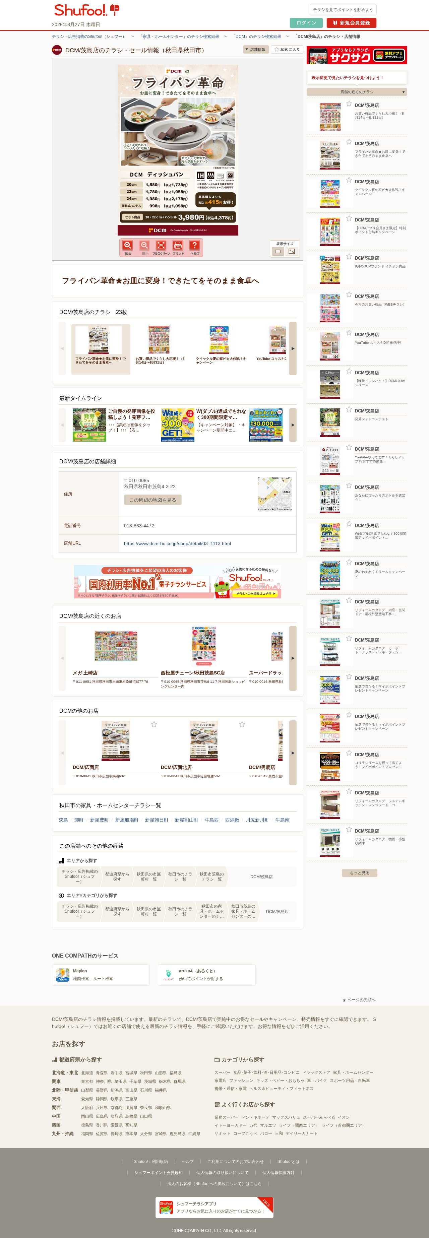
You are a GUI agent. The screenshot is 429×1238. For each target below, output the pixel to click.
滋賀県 (131, 1107)
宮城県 (131, 1072)
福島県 (176, 1072)
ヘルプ (188, 1161)
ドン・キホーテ (255, 1117)
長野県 (102, 1090)
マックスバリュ (286, 1117)
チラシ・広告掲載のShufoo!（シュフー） (89, 36)
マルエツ (268, 1125)
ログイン (306, 23)
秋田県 (146, 1072)
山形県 (161, 1072)
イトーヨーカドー (230, 1125)
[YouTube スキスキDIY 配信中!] (282, 339)
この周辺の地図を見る (152, 500)
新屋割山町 (186, 820)
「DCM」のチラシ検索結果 (256, 36)
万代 (253, 1125)
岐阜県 (117, 1099)
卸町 (79, 820)
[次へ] (293, 348)
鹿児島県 (178, 1133)
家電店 (220, 1080)
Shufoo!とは (289, 1161)
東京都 (87, 1081)
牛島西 (212, 820)
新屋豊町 (99, 820)
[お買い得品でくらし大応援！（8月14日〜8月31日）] (161, 339)
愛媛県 (117, 1125)
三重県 (131, 1099)
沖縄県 (194, 1133)
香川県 (102, 1125)
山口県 (146, 1116)
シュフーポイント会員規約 (158, 1172)
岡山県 (87, 1116)
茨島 (63, 820)
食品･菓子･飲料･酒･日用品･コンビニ (266, 1072)
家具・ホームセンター (353, 1072)
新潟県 (117, 1090)
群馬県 (180, 1081)
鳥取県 (117, 1116)
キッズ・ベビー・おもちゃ (280, 1080)
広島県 (102, 1116)
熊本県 (131, 1133)
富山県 (131, 1090)
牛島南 (282, 820)
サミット (222, 1133)
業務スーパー (226, 1117)
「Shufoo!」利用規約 (149, 1161)
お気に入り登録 (154, 724)
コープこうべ (245, 1133)
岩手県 (117, 1072)
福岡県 (87, 1133)
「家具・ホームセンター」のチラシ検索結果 (179, 36)
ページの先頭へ (359, 999)
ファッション (241, 1080)
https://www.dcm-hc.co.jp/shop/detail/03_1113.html (177, 543)
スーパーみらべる (319, 1117)
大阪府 (87, 1107)
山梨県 (87, 1090)
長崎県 (117, 1133)
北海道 (87, 1072)
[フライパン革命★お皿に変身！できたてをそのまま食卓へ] (101, 339)
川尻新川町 (257, 820)
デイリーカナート (302, 1133)
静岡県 (102, 1099)
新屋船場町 (127, 820)
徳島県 (87, 1125)
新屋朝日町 (157, 820)
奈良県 (146, 1107)
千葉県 (135, 1081)
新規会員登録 (351, 23)
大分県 (146, 1133)
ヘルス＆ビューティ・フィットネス (281, 1088)
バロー (266, 1133)
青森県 (102, 1072)
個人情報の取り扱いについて (222, 1172)
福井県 (161, 1090)
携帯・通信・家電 (230, 1088)
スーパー (222, 1072)
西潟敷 (232, 820)
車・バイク (317, 1080)
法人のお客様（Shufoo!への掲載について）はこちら (214, 1183)
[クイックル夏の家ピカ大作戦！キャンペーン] (221, 339)
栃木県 (165, 1081)
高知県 (131, 1125)
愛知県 (87, 1099)
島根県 (131, 1116)
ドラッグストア (316, 1072)
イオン (344, 1117)
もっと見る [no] (360, 872)
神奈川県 (104, 1081)
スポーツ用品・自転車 (350, 1080)
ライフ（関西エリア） (299, 1125)
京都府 (117, 1107)
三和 (279, 1133)
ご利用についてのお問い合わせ (235, 1161)
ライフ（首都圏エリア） (344, 1125)
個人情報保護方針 (278, 1172)
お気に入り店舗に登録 (287, 49)
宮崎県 (161, 1133)
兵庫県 (102, 1107)
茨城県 (150, 1081)
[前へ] (62, 348)
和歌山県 (163, 1107)
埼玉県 (121, 1081)
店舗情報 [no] (256, 49)
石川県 (146, 1090)
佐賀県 (102, 1133)
